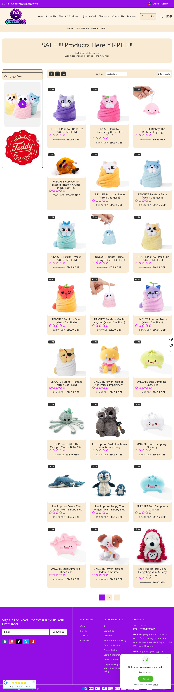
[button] (69, 16)
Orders (83, 626)
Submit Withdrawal (113, 659)
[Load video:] (22, 104)
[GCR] (5, 682)
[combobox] (148, 16)
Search (107, 626)
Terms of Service (112, 645)
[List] (63, 74)
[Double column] (57, 74)
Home (70, 28)
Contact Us (109, 631)
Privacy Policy (110, 650)
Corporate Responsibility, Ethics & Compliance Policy (116, 668)
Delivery (108, 635)
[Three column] (51, 74)
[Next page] (117, 597)
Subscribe (58, 632)
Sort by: (99, 74)
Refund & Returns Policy (115, 640)
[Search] (152, 16)
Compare (84, 640)
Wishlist (84, 635)
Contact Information (113, 655)
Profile (83, 631)
